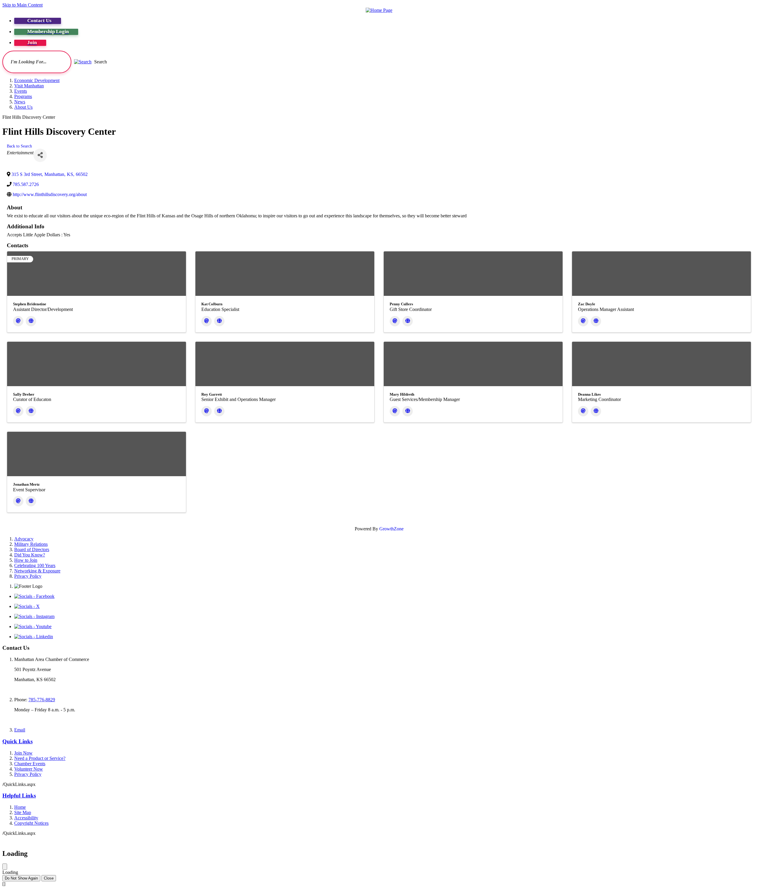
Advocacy (23, 538)
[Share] (40, 155)
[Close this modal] (4, 867)
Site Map (22, 812)
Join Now (23, 752)
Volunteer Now (28, 768)
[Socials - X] (27, 606)
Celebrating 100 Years (34, 565)
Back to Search (19, 146)
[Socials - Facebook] (34, 596)
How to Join (25, 560)
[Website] (31, 321)
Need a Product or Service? (39, 758)
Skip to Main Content (22, 4)
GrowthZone (391, 528)
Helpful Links (19, 795)
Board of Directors (31, 549)
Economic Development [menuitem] (37, 80)
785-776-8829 (41, 699)
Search (100, 61)
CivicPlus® (409, 839)
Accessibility (26, 817)
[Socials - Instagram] (34, 616)
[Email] (18, 321)
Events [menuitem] (20, 91)
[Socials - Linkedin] (33, 636)
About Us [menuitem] (23, 107)
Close (49, 878)
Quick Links (17, 741)
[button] (82, 61)
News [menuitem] (19, 101)
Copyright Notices (31, 823)
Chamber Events (29, 763)
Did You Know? (29, 554)
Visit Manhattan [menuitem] (29, 85)
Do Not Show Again (21, 878)
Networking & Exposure (37, 570)
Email (19, 729)
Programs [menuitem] (23, 96)
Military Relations (31, 544)
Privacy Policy (27, 576)
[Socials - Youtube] (33, 626)
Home (20, 807)
